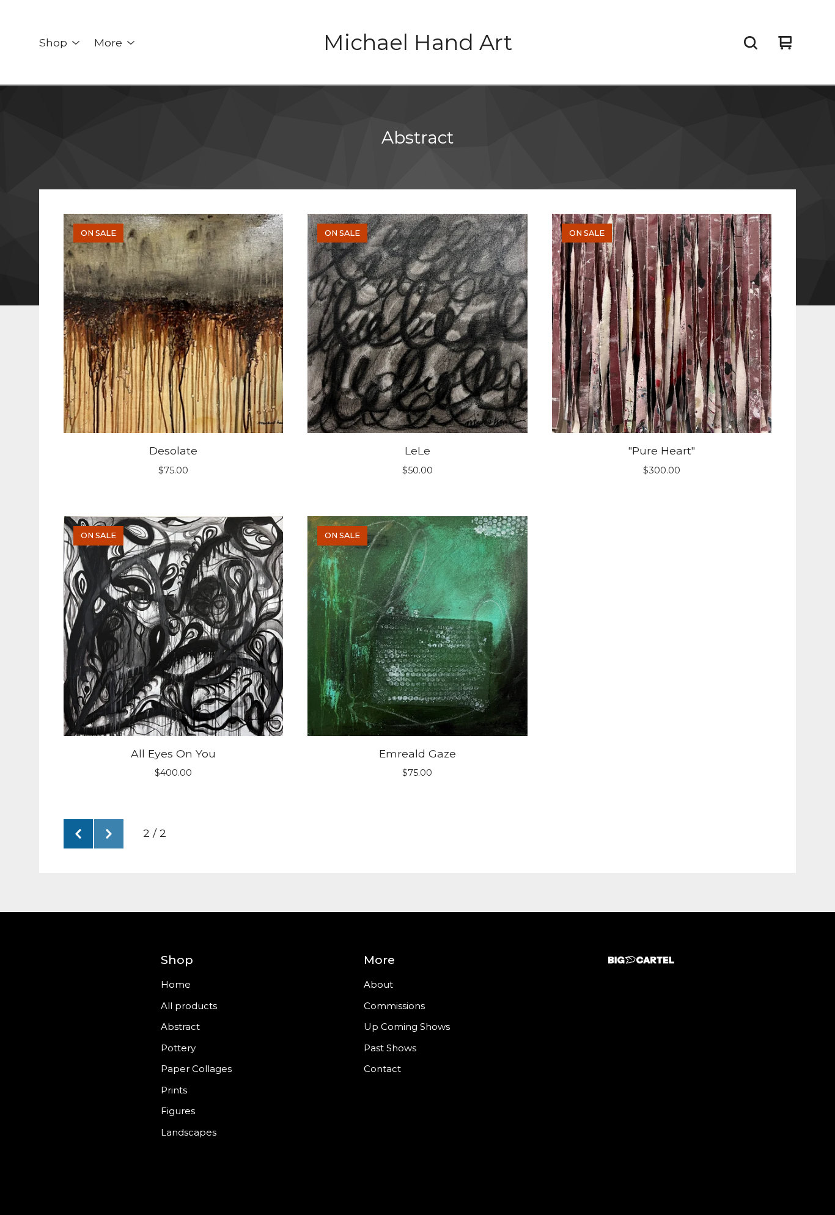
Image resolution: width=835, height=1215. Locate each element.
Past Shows (390, 1048)
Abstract (180, 1026)
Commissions (394, 1006)
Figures (178, 1111)
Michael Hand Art (417, 42)
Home (176, 984)
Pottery (178, 1048)
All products (189, 1006)
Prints (174, 1090)
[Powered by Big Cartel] (641, 960)
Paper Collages (196, 1069)
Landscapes (188, 1132)
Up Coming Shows (407, 1026)
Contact (382, 1069)
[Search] (751, 43)
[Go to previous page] (78, 833)
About (378, 984)
